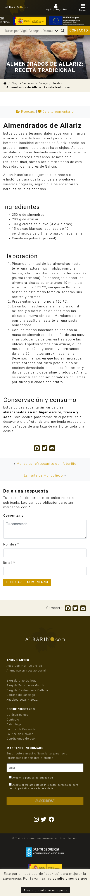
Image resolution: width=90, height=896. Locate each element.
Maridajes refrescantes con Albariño (46, 464)
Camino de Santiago (21, 694)
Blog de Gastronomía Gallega (30, 83)
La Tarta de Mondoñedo (43, 475)
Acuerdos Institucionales (24, 665)
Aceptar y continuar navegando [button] (46, 890)
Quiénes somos (18, 714)
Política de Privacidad (22, 729)
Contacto (78, 30)
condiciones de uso (69, 878)
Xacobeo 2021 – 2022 (22, 699)
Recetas (57, 83)
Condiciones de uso (21, 738)
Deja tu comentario (58, 112)
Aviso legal (14, 724)
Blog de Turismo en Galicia (26, 685)
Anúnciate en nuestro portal (26, 670)
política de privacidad (39, 777)
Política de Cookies (20, 734)
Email (7, 563)
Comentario (13, 515)
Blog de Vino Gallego (21, 680)
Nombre (9, 544)
